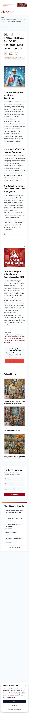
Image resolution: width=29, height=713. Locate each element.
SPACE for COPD (18, 293)
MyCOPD (7, 293)
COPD (17, 156)
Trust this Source (14, 361)
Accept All (14, 701)
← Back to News (6, 27)
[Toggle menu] (26, 11)
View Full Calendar (14, 547)
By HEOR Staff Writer (14, 53)
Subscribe (14, 494)
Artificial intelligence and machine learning (13, 19)
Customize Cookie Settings (14, 709)
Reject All (14, 705)
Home (2, 17)
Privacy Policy (12, 697)
